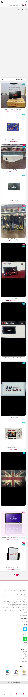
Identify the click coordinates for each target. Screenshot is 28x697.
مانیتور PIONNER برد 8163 (13, 447)
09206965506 (24, 624)
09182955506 (24, 621)
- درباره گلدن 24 (23, 659)
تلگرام (25, 633)
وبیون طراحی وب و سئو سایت (14, 682)
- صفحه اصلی (24, 651)
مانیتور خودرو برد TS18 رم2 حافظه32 (13, 139)
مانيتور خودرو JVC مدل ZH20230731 (13, 109)
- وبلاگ (25, 656)
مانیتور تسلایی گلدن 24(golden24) (13, 568)
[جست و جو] (2, 5)
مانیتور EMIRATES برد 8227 (13, 200)
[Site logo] (14, 2)
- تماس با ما (24, 661)
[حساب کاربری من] (1, 1)
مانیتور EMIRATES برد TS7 (13, 239)
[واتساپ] (25, 639)
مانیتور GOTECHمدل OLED (13, 298)
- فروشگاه (25, 654)
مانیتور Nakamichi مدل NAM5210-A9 (13, 358)
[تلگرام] (25, 629)
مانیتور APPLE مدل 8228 (13, 170)
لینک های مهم (24, 649)
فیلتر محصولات (19, 79)
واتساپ (25, 642)
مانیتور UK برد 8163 (13, 507)
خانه (26, 10)
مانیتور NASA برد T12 (13, 417)
